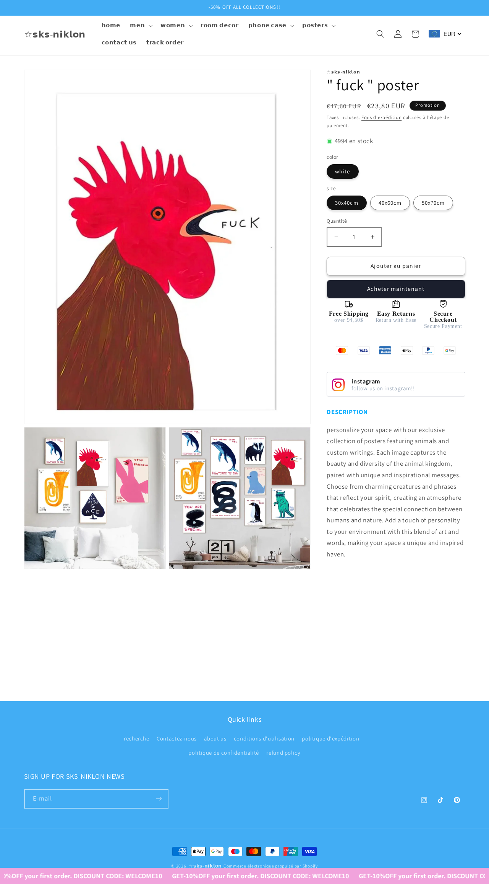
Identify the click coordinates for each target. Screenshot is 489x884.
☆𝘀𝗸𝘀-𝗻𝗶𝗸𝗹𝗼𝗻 (205, 866)
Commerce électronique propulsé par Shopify (270, 866)
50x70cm (433, 202)
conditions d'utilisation (264, 738)
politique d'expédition (330, 738)
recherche (136, 738)
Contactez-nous (177, 738)
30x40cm (346, 202)
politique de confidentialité (223, 752)
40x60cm (390, 202)
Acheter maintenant (395, 289)
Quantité (337, 220)
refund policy (283, 752)
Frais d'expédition (381, 117)
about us (215, 738)
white (342, 171)
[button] (140, 25)
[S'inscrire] (158, 798)
